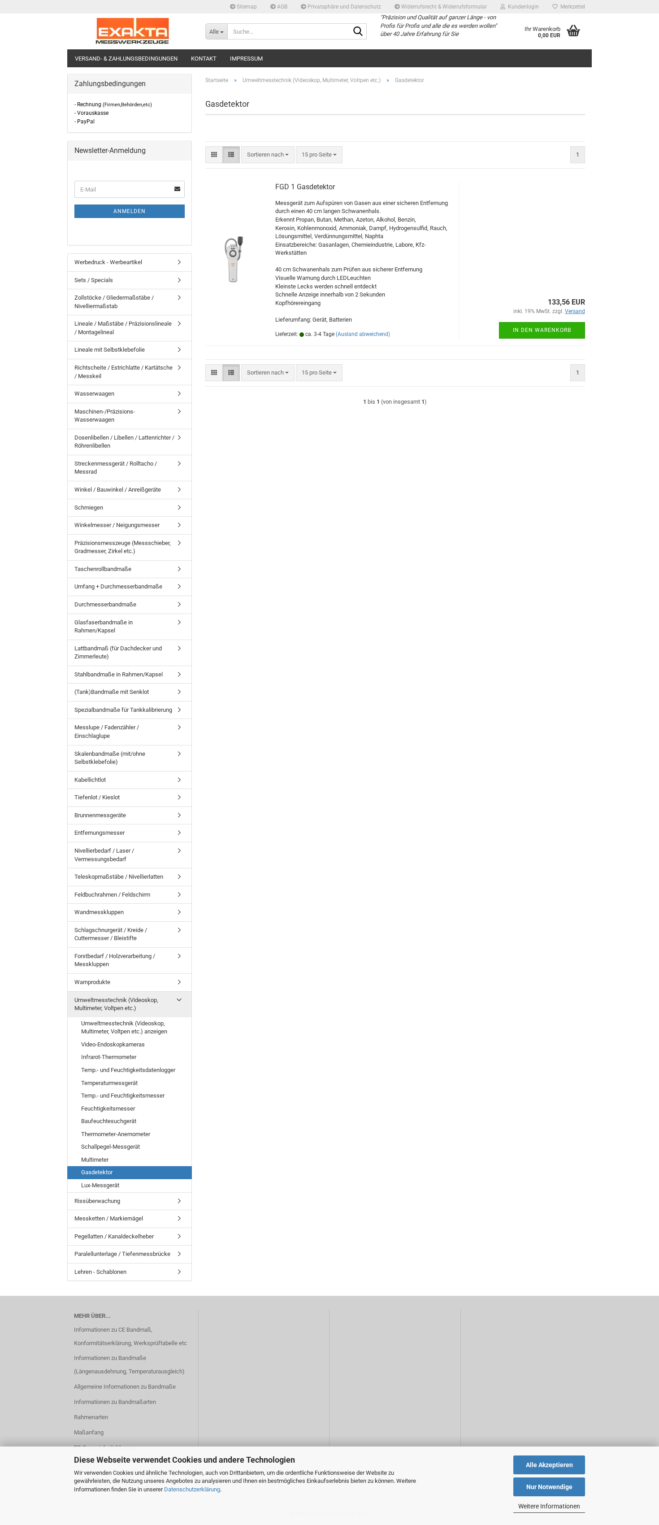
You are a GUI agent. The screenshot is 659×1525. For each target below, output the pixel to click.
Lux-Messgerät (100, 1185)
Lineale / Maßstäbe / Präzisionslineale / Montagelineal (123, 328)
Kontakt (204, 58)
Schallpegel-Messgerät (110, 1146)
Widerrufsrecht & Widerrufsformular (443, 7)
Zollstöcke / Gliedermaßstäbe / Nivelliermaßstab (114, 301)
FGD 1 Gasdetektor (305, 187)
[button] (214, 155)
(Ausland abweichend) (363, 334)
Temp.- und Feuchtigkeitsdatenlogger (128, 1070)
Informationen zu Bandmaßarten (115, 1402)
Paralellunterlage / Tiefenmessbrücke (122, 1253)
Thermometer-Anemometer (115, 1134)
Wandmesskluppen (99, 912)
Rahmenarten (91, 1417)
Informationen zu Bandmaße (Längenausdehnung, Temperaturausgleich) (129, 1365)
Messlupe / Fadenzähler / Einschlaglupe (106, 731)
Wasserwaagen (94, 393)
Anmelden (129, 211)
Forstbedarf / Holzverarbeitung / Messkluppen (114, 960)
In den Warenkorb (542, 330)
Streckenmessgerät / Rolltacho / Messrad (115, 467)
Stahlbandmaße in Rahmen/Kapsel (118, 674)
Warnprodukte (92, 982)
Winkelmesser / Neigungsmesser (117, 525)
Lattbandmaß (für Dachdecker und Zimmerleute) (118, 652)
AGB (281, 7)
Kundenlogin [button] (522, 7)
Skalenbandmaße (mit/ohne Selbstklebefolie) (109, 758)
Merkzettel (571, 7)
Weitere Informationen (549, 1506)
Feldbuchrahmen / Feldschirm (112, 894)
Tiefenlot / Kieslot (97, 797)
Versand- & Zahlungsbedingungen (126, 58)
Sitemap (246, 7)
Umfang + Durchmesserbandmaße (118, 586)
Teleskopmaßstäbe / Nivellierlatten (118, 876)
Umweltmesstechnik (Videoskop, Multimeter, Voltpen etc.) (116, 1004)
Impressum (246, 58)
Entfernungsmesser (99, 832)
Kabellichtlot (90, 779)
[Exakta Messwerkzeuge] (133, 31)
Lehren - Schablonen (100, 1271)
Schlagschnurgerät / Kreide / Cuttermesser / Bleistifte (110, 934)
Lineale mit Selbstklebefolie (109, 349)
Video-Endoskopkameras (113, 1044)
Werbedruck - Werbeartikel (108, 262)
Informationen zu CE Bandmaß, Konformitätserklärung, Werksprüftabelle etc (130, 1336)
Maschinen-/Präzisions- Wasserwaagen (104, 415)
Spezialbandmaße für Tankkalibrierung (123, 709)
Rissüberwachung (97, 1201)
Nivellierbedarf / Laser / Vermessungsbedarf (104, 855)
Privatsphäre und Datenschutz (343, 7)
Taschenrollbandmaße (102, 569)
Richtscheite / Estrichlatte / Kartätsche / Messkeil (123, 371)
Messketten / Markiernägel (108, 1218)
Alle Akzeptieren (549, 1464)
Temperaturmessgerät (109, 1083)
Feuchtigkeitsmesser (108, 1108)
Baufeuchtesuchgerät (108, 1121)
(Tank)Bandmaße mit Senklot (111, 691)
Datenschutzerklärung (192, 1489)
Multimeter (94, 1159)
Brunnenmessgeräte (100, 815)
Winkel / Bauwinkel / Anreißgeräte (117, 489)
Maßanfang (89, 1432)
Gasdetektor (97, 1172)
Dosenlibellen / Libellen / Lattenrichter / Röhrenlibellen (124, 441)
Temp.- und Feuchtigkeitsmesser (123, 1095)
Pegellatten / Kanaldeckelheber (114, 1236)
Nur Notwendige (549, 1486)
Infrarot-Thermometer (108, 1057)
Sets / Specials (93, 280)
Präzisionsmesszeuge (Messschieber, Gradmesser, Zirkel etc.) (122, 547)
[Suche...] (358, 32)
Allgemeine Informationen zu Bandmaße (125, 1386)
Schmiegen (88, 507)
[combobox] (268, 155)
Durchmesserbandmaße (105, 604)
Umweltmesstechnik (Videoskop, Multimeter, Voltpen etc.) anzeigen (124, 1027)
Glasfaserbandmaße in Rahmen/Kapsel (103, 626)
